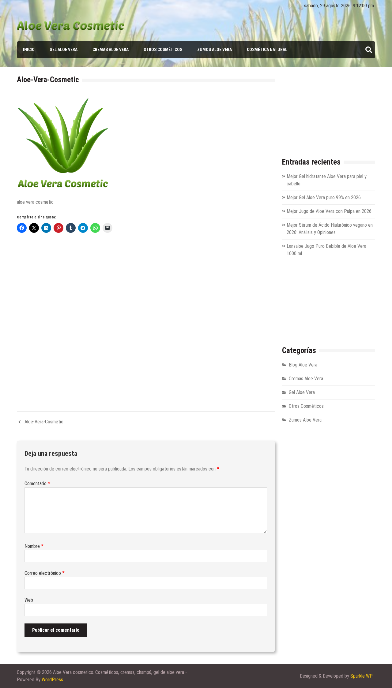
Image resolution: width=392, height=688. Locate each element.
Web (28, 600)
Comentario (37, 483)
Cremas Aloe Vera (110, 49)
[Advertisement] (146, 319)
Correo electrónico (44, 573)
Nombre (33, 546)
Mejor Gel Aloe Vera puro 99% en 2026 (324, 197)
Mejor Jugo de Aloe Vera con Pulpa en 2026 (329, 211)
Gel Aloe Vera (63, 49)
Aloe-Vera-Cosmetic (43, 422)
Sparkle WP (361, 676)
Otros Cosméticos (163, 49)
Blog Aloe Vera (303, 365)
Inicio (29, 49)
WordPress (52, 679)
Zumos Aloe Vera (214, 49)
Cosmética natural (267, 49)
